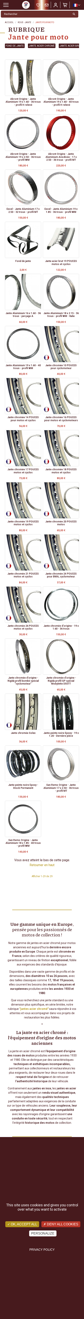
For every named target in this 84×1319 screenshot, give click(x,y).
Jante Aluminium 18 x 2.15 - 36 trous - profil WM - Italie (61, 315)
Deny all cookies (62, 1224)
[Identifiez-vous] (55, 4)
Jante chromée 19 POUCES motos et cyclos (23, 523)
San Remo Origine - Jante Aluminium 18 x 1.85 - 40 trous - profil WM (23, 843)
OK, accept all (23, 1224)
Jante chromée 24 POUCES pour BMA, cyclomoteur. (61, 575)
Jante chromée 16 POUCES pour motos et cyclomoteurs (61, 419)
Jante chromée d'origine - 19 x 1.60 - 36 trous (61, 627)
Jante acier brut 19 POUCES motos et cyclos (61, 262)
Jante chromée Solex (23, 733)
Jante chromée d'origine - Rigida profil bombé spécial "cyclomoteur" (23, 680)
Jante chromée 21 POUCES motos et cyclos (23, 575)
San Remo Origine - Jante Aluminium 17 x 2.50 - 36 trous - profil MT (61, 788)
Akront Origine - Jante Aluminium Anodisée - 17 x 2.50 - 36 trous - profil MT (61, 157)
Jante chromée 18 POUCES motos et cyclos (61, 471)
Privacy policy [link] (42, 1249)
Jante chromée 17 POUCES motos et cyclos (23, 471)
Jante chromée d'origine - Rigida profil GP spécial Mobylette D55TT (61, 680)
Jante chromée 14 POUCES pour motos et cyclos (23, 419)
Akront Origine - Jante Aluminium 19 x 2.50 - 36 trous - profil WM (23, 157)
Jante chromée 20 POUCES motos (61, 523)
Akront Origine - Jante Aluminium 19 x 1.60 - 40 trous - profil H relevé (61, 102)
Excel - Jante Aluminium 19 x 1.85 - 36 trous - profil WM (60, 210)
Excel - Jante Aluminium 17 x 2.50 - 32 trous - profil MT (23, 210)
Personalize (42, 1233)
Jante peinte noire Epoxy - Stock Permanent (23, 786)
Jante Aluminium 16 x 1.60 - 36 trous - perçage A (23, 315)
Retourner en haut (42, 865)
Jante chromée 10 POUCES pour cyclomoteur (61, 367)
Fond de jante (15, 45)
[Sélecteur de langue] (76, 5)
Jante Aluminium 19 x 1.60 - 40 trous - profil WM (23, 367)
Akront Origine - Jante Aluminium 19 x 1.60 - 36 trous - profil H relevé (23, 102)
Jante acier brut (71, 45)
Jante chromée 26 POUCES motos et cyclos (23, 627)
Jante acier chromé (42, 45)
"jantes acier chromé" (34, 1008)
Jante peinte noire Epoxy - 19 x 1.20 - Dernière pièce (61, 734)
